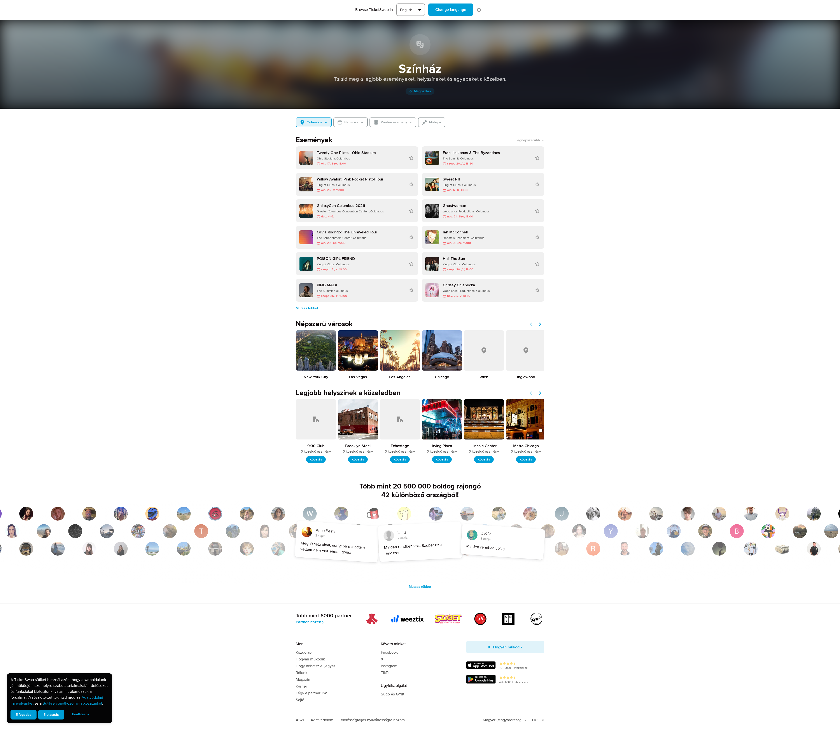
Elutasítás (51, 714)
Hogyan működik (310, 659)
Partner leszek (308, 622)
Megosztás (422, 91)
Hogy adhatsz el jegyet (315, 665)
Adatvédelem (322, 720)
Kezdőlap (304, 652)
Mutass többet (307, 308)
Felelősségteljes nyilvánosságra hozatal (372, 720)
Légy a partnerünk (311, 693)
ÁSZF (300, 720)
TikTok (386, 672)
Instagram (389, 665)
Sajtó (300, 699)
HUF (536, 720)
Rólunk (301, 672)
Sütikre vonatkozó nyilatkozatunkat (72, 703)
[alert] (59, 698)
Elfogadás (23, 714)
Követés (316, 459)
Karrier (301, 686)
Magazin (303, 679)
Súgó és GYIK (392, 694)
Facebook (389, 652)
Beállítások (80, 714)
